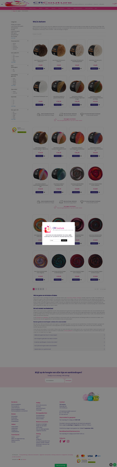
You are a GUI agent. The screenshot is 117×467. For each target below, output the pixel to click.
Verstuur (64, 240)
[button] (111, 464)
